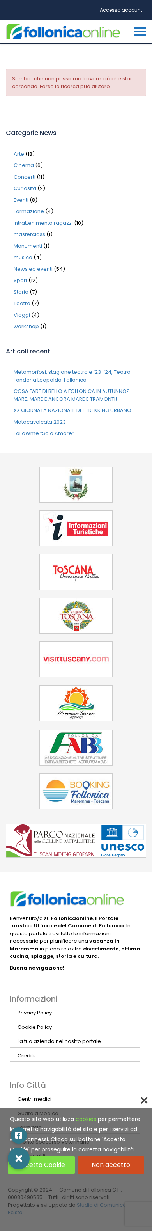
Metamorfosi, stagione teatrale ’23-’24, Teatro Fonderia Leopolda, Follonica (72, 376)
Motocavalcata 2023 (40, 422)
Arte (19, 154)
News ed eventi (33, 269)
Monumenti (28, 246)
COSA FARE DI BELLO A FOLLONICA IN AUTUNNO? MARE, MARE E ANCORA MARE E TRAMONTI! (72, 395)
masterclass (29, 234)
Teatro (22, 303)
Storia (21, 292)
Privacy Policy (35, 1012)
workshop (26, 326)
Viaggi (22, 315)
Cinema (24, 165)
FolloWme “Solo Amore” (44, 433)
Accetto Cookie (41, 1164)
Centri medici (34, 1099)
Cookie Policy (35, 1027)
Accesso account (121, 10)
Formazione (29, 211)
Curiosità (25, 188)
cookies (86, 1119)
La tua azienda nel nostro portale (59, 1041)
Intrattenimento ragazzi (43, 223)
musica (23, 257)
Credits (27, 1055)
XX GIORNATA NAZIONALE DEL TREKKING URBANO (72, 410)
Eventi (21, 200)
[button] (19, 1158)
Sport (20, 280)
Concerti (24, 177)
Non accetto (111, 1164)
